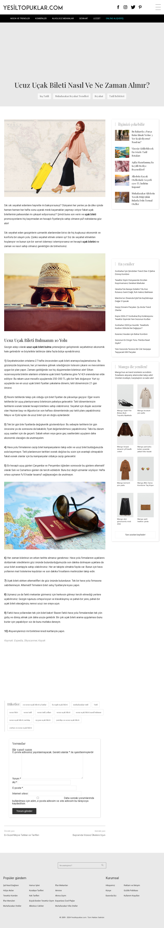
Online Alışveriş (114, 18)
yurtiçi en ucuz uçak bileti (20, 727)
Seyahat (83, 18)
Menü (158, 7)
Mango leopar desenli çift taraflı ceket (124, 449)
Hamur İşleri (34, 885)
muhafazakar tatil (80, 704)
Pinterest (140, 7)
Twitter (133, 7)
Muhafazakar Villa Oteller (66, 906)
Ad (14, 782)
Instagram (125, 7)
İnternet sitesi (20, 793)
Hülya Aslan (8, 890)
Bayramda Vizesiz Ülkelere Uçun (89, 835)
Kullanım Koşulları (131, 896)
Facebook (118, 7)
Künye (108, 890)
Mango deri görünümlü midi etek (124, 521)
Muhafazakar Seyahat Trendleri (72, 96)
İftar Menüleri (9, 901)
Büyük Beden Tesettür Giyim (41, 901)
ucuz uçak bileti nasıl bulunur (88, 712)
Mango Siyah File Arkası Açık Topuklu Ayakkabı (124, 413)
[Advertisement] (82, 51)
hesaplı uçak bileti (60, 704)
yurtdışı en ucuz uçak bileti (67, 720)
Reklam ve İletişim (132, 885)
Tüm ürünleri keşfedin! (135, 535)
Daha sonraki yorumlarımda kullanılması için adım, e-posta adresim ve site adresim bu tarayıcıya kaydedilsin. (53, 801)
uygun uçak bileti (43, 720)
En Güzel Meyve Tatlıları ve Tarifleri (21, 835)
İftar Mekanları (61, 885)
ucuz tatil (28, 712)
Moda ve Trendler (20, 18)
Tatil (96, 704)
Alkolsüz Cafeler (36, 906)
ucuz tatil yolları (44, 712)
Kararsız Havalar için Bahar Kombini (131, 334)
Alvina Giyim (60, 896)
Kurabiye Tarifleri (36, 890)
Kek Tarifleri (34, 896)
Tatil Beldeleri (116, 96)
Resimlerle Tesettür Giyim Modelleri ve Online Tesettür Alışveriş (32, 7)
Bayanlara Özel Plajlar (65, 901)
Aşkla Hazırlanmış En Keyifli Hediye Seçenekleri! (143, 166)
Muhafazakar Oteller (12, 906)
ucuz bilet (13, 712)
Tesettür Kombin (10, 896)
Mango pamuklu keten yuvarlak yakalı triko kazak (144, 449)
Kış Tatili (44, 96)
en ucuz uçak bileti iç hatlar (34, 704)
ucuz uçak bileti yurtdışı (19, 720)
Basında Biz (111, 896)
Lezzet (96, 18)
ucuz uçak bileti (63, 712)
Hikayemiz (110, 885)
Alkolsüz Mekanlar (63, 18)
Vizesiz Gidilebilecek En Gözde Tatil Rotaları (143, 152)
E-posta (17, 787)
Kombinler (41, 18)
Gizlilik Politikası (131, 890)
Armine (58, 890)
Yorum (16, 778)
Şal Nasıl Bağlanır (11, 885)
